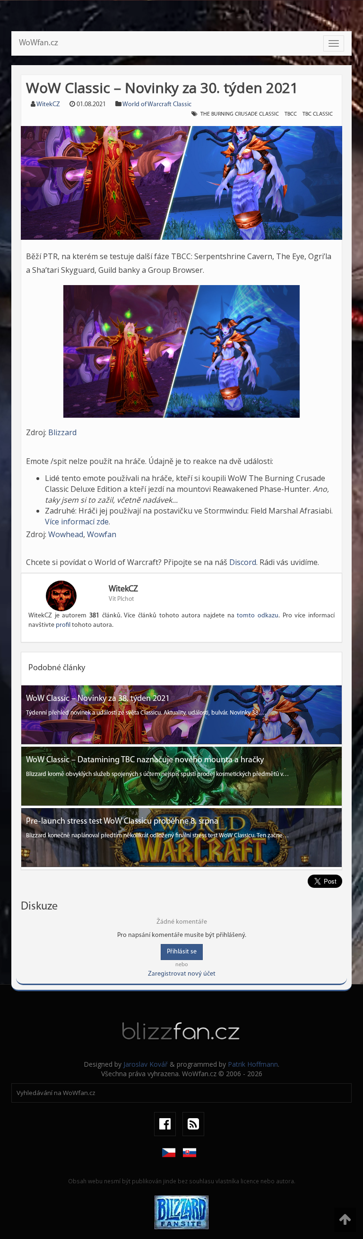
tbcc (291, 114)
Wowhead (65, 534)
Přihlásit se (182, 951)
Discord (242, 562)
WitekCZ (48, 104)
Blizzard (62, 432)
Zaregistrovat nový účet (182, 974)
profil (63, 625)
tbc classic (317, 114)
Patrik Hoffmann (253, 1064)
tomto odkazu (257, 615)
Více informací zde (77, 521)
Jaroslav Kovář (145, 1064)
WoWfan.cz (38, 43)
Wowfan (101, 534)
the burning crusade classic (239, 114)
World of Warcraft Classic (156, 104)
